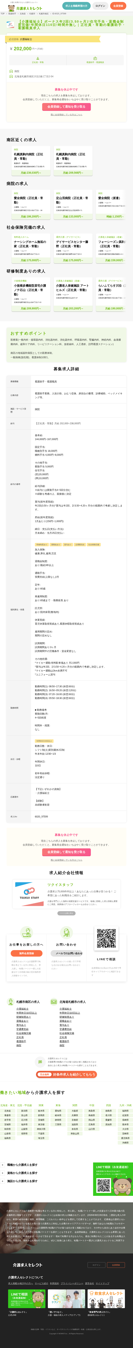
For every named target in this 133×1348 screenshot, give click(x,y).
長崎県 (125, 1120)
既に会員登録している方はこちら (66, 114)
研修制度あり (23, 1017)
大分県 (125, 1129)
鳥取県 (92, 1111)
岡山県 (92, 1120)
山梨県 (24, 1129)
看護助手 (21, 1041)
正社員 (20, 1037)
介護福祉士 (22, 1008)
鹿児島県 (125, 1138)
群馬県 (41, 1115)
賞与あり (21, 1025)
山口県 (92, 1129)
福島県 (7, 1138)
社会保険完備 (23, 1033)
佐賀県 (125, 1115)
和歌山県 (75, 1133)
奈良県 (75, 1129)
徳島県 (108, 1111)
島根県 (92, 1115)
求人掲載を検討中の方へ (20, 1283)
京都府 (75, 1120)
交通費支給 (22, 1029)
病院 (18, 1045)
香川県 (108, 1115)
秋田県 (7, 1129)
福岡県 (125, 1111)
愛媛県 (108, 1120)
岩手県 (7, 1120)
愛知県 (58, 1111)
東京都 (41, 1124)
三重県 (58, 1124)
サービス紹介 (41, 1283)
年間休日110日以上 (26, 1012)
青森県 (7, 1115)
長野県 (24, 1133)
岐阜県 (58, 1115)
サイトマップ (102, 1283)
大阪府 (75, 1111)
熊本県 (125, 1124)
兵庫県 (75, 1115)
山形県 (7, 1133)
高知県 (108, 1124)
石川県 (24, 1120)
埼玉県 (41, 1138)
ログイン (96, 1265)
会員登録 (116, 1265)
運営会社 (89, 1283)
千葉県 (41, 1133)
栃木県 (41, 1111)
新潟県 (24, 1111)
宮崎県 (125, 1133)
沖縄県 (125, 1142)
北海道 (7, 1111)
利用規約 (54, 1283)
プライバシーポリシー (72, 1283)
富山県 (24, 1115)
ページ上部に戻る (66, 913)
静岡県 (58, 1120)
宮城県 (7, 1124)
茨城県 (41, 1120)
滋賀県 (75, 1124)
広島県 (92, 1124)
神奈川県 (41, 1129)
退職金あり (22, 1021)
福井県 (24, 1124)
